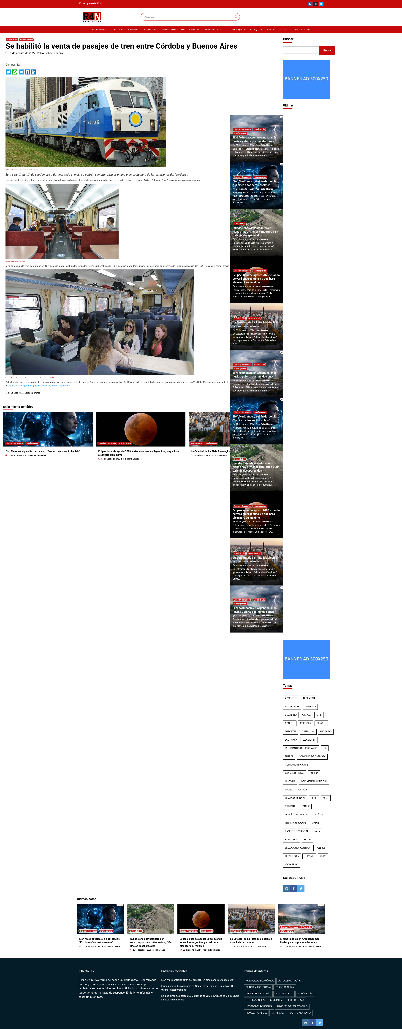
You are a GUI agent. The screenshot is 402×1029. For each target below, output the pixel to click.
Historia (290, 781)
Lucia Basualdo (220, 455)
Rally (317, 831)
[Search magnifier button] (236, 17)
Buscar (288, 39)
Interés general (256, 30)
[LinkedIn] (34, 71)
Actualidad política (168, 30)
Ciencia (306, 715)
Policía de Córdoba (296, 815)
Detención (308, 732)
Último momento (300, 1013)
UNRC (323, 856)
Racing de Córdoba (296, 831)
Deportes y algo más (236, 30)
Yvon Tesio (291, 865)
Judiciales (276, 1000)
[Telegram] (21, 71)
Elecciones (309, 740)
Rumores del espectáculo (277, 30)
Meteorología (295, 1000)
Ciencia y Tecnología (301, 30)
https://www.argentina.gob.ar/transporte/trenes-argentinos (39, 386)
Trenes (37, 393)
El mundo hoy (150, 30)
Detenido (325, 732)
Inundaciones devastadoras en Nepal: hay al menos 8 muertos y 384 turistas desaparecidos (256, 231)
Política (318, 815)
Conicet (289, 723)
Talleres (320, 848)
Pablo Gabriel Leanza (50, 53)
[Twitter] (321, 4)
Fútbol (289, 756)
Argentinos (292, 707)
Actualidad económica (190, 30)
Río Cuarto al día (99, 30)
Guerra (314, 773)
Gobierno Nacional (296, 765)
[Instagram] (315, 4)
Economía (291, 740)
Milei (326, 798)
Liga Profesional (295, 798)
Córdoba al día (117, 30)
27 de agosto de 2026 (18, 455)
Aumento (310, 707)
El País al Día (133, 30)
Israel (288, 790)
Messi (314, 798)
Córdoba (28, 393)
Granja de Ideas (294, 773)
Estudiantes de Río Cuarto (301, 748)
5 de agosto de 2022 (23, 53)
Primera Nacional (295, 823)
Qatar (315, 823)
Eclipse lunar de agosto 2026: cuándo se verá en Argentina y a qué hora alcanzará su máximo (256, 278)
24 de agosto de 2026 (203, 455)
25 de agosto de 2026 (110, 459)
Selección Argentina (297, 848)
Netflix (305, 806)
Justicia (302, 790)
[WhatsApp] (15, 71)
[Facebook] (310, 4)
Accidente (291, 698)
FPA (324, 748)
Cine (318, 715)
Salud (307, 840)
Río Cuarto (291, 840)
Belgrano (291, 715)
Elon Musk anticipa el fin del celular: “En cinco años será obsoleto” (42, 451)
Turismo (309, 856)
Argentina (309, 698)
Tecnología (292, 856)
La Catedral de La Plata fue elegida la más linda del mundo (224, 451)
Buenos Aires (17, 393)
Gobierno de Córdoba (312, 756)
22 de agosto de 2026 (245, 145)
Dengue (321, 723)
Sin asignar (278, 1013)
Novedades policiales (214, 30)
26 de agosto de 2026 (245, 239)
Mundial (290, 806)
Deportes (290, 732)
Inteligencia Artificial (314, 781)
